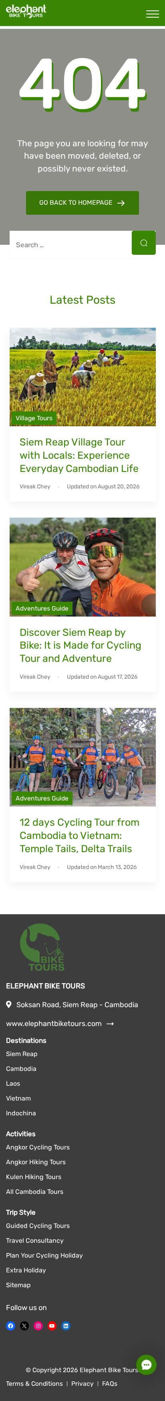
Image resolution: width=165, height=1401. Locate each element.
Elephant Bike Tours (109, 1370)
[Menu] (152, 14)
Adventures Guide (42, 608)
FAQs (109, 1383)
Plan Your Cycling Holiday (44, 1255)
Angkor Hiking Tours (36, 1162)
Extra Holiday (26, 1270)
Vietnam (18, 1098)
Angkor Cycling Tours (38, 1147)
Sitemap (18, 1285)
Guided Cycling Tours (38, 1226)
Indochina (21, 1113)
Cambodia (21, 1068)
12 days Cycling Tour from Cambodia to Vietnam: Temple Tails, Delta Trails (79, 835)
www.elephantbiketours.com (60, 1024)
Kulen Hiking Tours (33, 1177)
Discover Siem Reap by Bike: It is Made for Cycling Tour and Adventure (80, 645)
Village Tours (34, 418)
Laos (13, 1083)
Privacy (82, 1383)
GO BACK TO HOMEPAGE (76, 202)
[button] (146, 1365)
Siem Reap (22, 1054)
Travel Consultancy (35, 1240)
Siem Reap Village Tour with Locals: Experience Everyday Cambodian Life (79, 455)
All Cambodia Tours (34, 1191)
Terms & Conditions (34, 1383)
